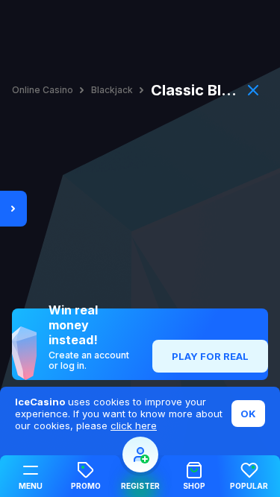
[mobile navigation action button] (140, 454)
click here (134, 425)
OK (248, 414)
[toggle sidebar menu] (13, 209)
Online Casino (42, 90)
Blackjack (112, 90)
